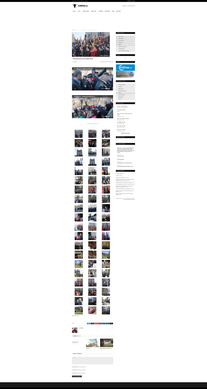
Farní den (88, 348)
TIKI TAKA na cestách (121, 122)
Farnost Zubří (121, 40)
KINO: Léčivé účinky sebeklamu (123, 118)
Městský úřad (121, 38)
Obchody (120, 86)
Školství (120, 44)
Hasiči (105, 61)
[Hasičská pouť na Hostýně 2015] (92, 44)
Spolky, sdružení (122, 94)
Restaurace (121, 42)
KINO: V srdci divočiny (121, 129)
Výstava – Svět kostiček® (122, 106)
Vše (106, 61)
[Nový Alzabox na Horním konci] (106, 343)
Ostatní (113, 11)
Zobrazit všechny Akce (125, 133)
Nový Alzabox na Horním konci (106, 348)
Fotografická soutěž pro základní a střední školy (123, 182)
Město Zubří (93, 11)
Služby (120, 92)
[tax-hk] (125, 77)
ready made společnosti (127, 199)
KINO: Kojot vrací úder (121, 125)
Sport (79, 11)
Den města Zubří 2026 (121, 109)
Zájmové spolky (86, 11)
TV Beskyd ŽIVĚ (121, 48)
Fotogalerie (101, 11)
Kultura (74, 11)
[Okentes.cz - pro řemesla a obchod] (125, 58)
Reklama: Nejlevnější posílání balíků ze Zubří (125, 166)
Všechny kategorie (122, 84)
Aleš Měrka (75, 61)
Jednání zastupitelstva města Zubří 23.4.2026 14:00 (124, 184)
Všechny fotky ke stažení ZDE (92, 123)
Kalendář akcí (107, 11)
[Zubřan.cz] (81, 6)
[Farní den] (92, 343)
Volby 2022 (118, 11)
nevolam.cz (133, 199)
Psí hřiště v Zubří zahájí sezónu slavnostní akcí (123, 188)
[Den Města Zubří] (78, 340)
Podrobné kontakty (120, 159)
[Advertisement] (103, 20)
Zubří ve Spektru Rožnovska (124, 50)
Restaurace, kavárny (122, 90)
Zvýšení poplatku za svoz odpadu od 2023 (124, 162)
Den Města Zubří (75, 342)
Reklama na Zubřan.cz (123, 46)
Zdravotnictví (121, 96)
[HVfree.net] (125, 70)
